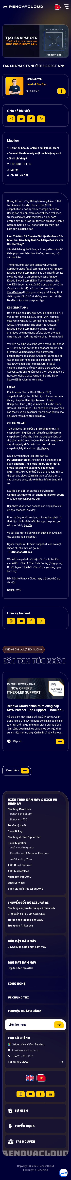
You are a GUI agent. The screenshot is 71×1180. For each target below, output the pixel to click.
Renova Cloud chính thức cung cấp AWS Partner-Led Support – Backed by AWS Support (34, 708)
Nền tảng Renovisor (19, 809)
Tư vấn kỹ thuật (17, 825)
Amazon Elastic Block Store (28, 205)
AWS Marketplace (18, 871)
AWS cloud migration (22, 847)
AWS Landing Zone (21, 859)
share (41, 367)
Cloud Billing (15, 831)
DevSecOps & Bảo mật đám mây (27, 946)
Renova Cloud (28, 578)
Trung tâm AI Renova (20, 925)
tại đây (31, 510)
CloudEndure (14, 292)
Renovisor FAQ (18, 819)
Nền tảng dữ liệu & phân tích (24, 837)
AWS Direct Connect (20, 865)
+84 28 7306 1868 (23, 1056)
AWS (18, 589)
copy (34, 367)
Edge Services (16, 882)
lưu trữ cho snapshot (35, 544)
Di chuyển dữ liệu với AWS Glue (26, 913)
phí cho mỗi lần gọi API (28, 548)
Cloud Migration (17, 843)
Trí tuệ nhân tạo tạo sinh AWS (25, 919)
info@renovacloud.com (25, 1050)
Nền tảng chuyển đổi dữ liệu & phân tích (31, 908)
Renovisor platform (21, 813)
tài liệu (41, 448)
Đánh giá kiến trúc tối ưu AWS (25, 888)
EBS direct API (40, 316)
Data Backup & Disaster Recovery (29, 853)
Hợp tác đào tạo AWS (20, 968)
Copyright (23, 1166)
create (28, 375)
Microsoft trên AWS (19, 876)
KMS (55, 532)
